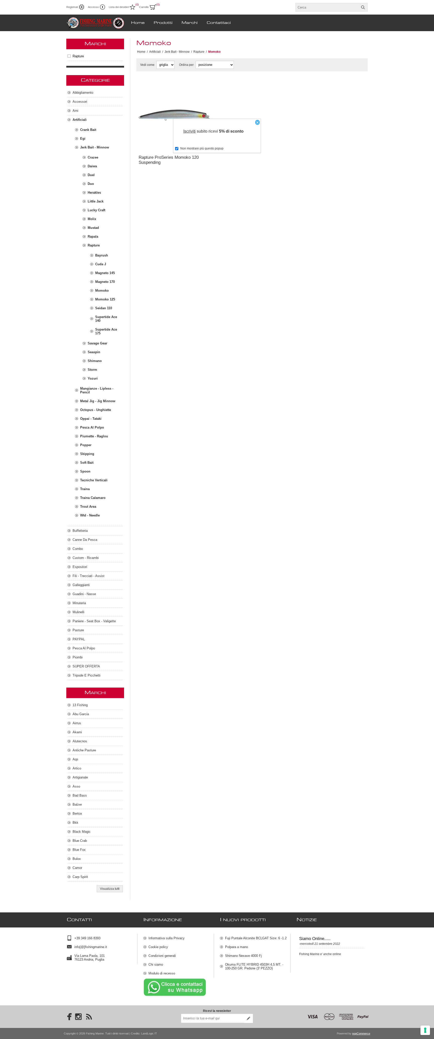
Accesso (93, 7)
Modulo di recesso (161, 973)
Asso (76, 786)
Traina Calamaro (92, 498)
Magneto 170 (105, 282)
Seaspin (94, 352)
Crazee (93, 157)
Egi (82, 138)
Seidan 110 (103, 308)
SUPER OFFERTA (86, 666)
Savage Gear (97, 343)
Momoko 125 (105, 299)
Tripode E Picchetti (86, 675)
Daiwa (92, 166)
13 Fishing (80, 705)
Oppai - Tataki (90, 419)
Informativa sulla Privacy (166, 938)
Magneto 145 (105, 273)
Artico (77, 768)
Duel (91, 175)
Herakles (94, 192)
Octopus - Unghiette (95, 410)
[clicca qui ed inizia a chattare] (174, 996)
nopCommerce (361, 1033)
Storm (92, 370)
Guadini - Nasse (84, 594)
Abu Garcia (81, 714)
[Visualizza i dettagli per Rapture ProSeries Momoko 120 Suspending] (175, 115)
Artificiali (80, 120)
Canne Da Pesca (85, 540)
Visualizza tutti (110, 889)
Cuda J (100, 264)
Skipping (87, 454)
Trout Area (88, 506)
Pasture (78, 630)
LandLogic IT (149, 1033)
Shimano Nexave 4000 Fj (243, 956)
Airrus (77, 723)
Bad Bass (80, 795)
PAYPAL (79, 639)
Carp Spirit (80, 877)
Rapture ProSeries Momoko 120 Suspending (169, 160)
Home (141, 52)
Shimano (95, 361)
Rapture (78, 56)
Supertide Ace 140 (106, 319)
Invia (248, 1018)
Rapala (93, 236)
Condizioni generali (162, 956)
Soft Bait (86, 462)
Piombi (78, 657)
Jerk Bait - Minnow (94, 147)
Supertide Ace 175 (106, 331)
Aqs (75, 759)
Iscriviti (189, 131)
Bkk (75, 822)
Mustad (93, 228)
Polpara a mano (236, 947)
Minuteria (79, 603)
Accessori (80, 101)
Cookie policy (158, 947)
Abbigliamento (83, 92)
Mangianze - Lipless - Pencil (96, 390)
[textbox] (327, 7)
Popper (85, 445)
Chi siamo (155, 964)
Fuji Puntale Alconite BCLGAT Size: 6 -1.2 (256, 938)
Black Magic (82, 832)
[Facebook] (68, 1017)
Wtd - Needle (90, 515)
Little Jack (95, 201)
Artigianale (80, 777)
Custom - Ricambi (86, 558)
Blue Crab (80, 841)
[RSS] (89, 1017)
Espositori (80, 567)
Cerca (362, 7)
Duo (91, 184)
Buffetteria (80, 531)
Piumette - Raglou (94, 436)
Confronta (163, 144)
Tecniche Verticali (93, 480)
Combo (78, 549)
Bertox (77, 813)
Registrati (72, 7)
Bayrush (101, 255)
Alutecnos (80, 741)
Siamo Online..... (315, 938)
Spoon (85, 471)
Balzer (77, 804)
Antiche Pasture (84, 750)
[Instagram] (78, 1017)
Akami (77, 732)
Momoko (102, 290)
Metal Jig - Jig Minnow (97, 401)
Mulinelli (78, 612)
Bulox (77, 859)
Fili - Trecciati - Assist (88, 576)
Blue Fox (79, 850)
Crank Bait (88, 130)
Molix (92, 219)
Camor (77, 868)
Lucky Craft (96, 210)
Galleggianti (81, 585)
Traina (85, 489)
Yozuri (93, 378)
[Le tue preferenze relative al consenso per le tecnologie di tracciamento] (425, 1030)
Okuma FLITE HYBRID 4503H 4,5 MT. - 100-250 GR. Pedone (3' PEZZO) (254, 966)
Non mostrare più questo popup (202, 148)
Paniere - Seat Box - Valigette (94, 621)
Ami (75, 111)
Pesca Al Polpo (92, 427)
